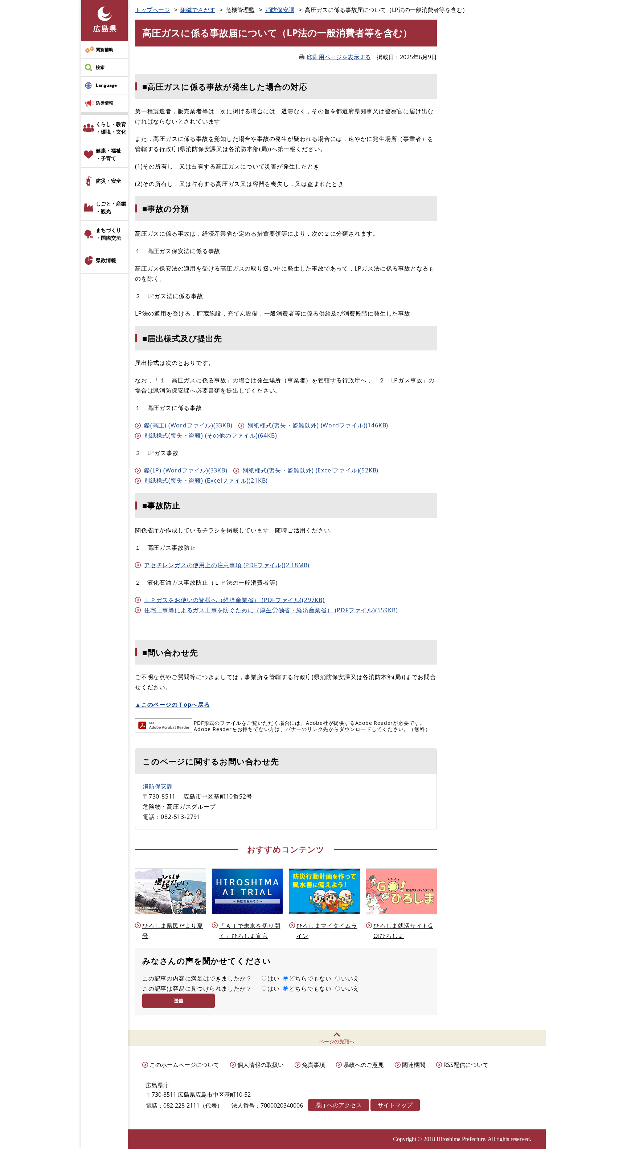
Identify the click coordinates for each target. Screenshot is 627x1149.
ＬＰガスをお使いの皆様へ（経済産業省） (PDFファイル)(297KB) (234, 600)
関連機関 (413, 1065)
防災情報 (104, 103)
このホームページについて (184, 1065)
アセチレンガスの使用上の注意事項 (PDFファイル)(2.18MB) (227, 565)
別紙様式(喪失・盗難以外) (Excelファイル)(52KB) (310, 470)
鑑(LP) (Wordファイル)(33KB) (186, 470)
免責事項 (313, 1065)
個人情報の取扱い (260, 1065)
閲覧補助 (104, 49)
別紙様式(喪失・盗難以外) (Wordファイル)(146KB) (317, 425)
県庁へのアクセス (338, 1105)
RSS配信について (465, 1065)
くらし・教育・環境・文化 (111, 128)
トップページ (152, 10)
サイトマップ (395, 1105)
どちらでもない (310, 978)
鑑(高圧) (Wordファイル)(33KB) (188, 425)
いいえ (350, 978)
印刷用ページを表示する (339, 57)
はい (273, 978)
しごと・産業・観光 (111, 207)
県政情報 (106, 260)
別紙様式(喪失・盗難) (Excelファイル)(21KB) (206, 480)
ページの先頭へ (337, 1041)
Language (106, 85)
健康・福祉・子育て (108, 154)
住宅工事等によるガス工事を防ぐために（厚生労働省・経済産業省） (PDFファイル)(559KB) (271, 610)
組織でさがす (197, 10)
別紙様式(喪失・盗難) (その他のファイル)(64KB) (210, 435)
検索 (100, 67)
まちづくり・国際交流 (108, 234)
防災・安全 (108, 180)
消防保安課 (279, 10)
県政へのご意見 (363, 1065)
